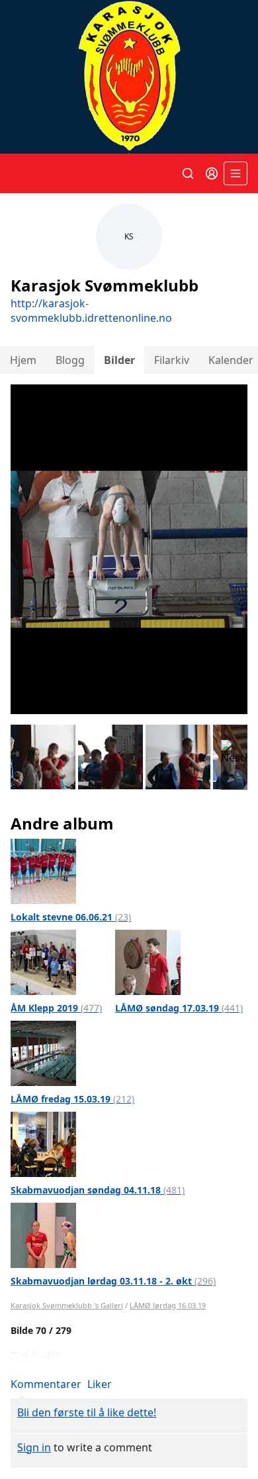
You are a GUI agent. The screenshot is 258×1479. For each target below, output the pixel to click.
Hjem (23, 360)
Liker (99, 1384)
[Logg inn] (212, 173)
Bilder (119, 360)
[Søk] (188, 173)
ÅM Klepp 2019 (56, 1008)
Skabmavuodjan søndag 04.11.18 (98, 1190)
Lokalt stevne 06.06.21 (71, 917)
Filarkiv (171, 360)
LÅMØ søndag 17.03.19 (179, 1008)
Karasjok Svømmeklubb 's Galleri (67, 1305)
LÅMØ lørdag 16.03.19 (168, 1305)
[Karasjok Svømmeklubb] (129, 77)
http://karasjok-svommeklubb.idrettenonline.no (91, 310)
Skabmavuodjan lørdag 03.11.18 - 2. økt (113, 1281)
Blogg (70, 360)
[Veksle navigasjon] (235, 173)
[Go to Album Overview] (43, 870)
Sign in (34, 1447)
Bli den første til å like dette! (86, 1412)
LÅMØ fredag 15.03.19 (72, 1099)
